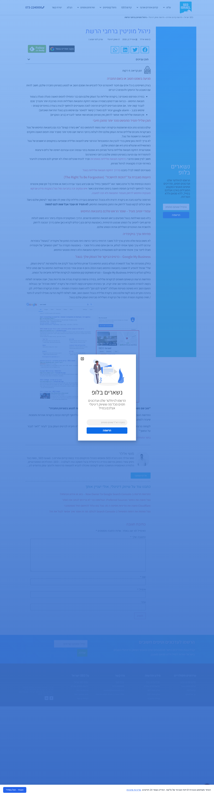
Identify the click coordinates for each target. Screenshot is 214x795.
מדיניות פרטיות (134, 790)
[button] (82, 359)
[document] (107, 397)
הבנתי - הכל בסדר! (14, 790)
